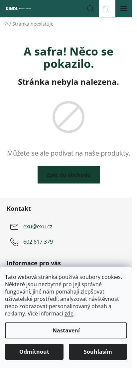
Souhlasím (98, 351)
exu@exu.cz (38, 226)
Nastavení (66, 330)
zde (69, 313)
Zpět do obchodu (69, 175)
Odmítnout (34, 351)
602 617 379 (38, 241)
